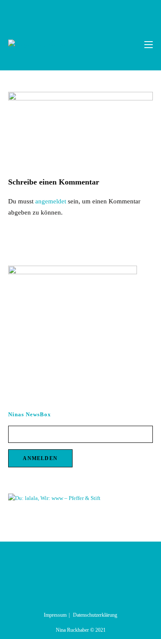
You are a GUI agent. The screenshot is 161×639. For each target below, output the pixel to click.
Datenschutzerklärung (95, 615)
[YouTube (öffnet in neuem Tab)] (90, 12)
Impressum (55, 615)
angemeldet (50, 201)
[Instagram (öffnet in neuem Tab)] (82, 12)
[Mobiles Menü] (148, 44)
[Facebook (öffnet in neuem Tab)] (72, 12)
